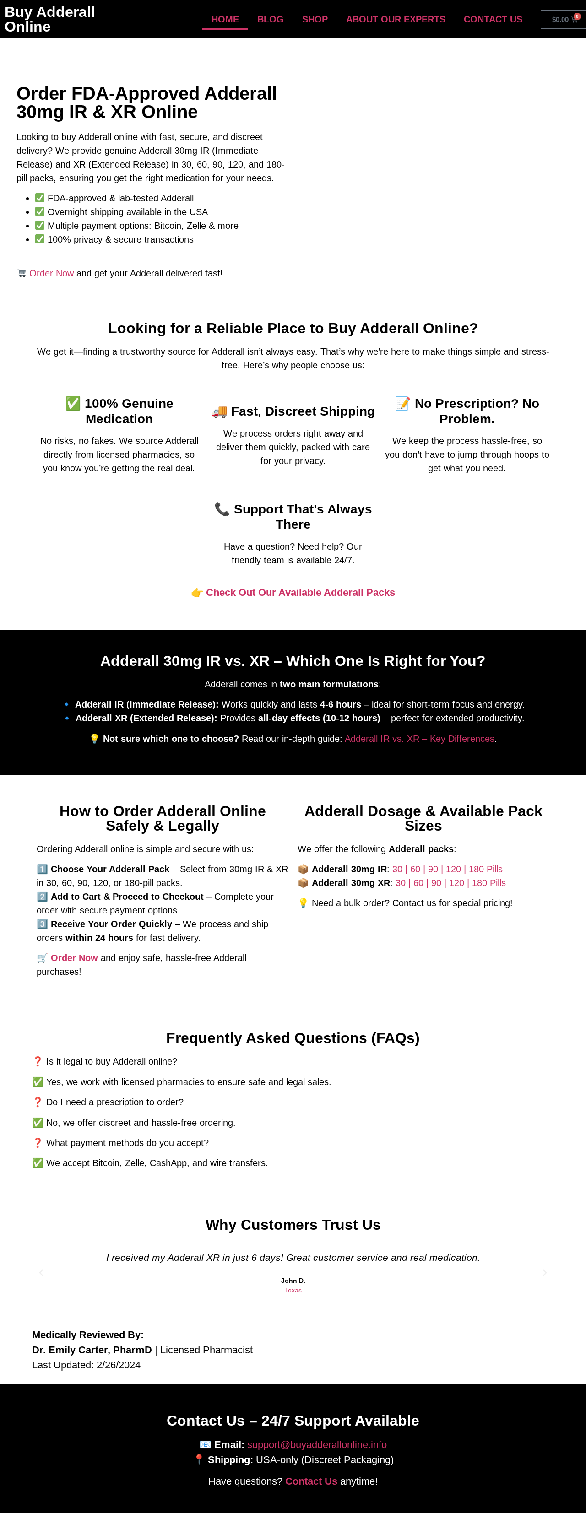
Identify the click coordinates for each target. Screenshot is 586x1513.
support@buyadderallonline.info (317, 1444)
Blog (270, 19)
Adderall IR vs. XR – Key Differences (419, 739)
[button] (41, 1272)
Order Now (51, 273)
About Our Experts (395, 19)
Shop (315, 19)
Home (225, 19)
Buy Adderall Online (50, 19)
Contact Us (493, 19)
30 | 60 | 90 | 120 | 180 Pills (447, 869)
